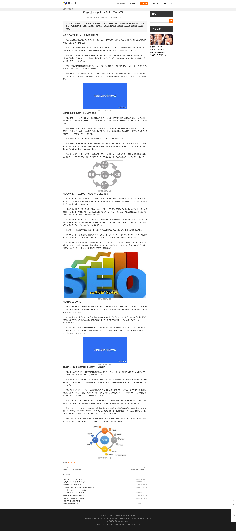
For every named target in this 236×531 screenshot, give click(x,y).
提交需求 (155, 4)
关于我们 (166, 4)
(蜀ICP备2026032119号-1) (132, 524)
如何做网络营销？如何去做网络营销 (74, 482)
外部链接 (70, 462)
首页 (111, 4)
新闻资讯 (144, 4)
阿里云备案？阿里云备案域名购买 (74, 479)
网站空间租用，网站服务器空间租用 (74, 498)
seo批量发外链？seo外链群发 (138, 469)
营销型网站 (121, 4)
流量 (74, 462)
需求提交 (125, 515)
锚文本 (78, 462)
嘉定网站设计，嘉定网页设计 (72, 501)
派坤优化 (104, 515)
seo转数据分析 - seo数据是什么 (72, 469)
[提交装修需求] (233, 510)
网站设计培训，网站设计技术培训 (74, 495)
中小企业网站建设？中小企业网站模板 (75, 490)
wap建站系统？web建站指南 (72, 484)
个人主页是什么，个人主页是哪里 (74, 493)
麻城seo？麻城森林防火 (71, 503)
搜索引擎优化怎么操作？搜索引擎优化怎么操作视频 (79, 487)
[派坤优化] (71, 4)
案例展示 (133, 4)
